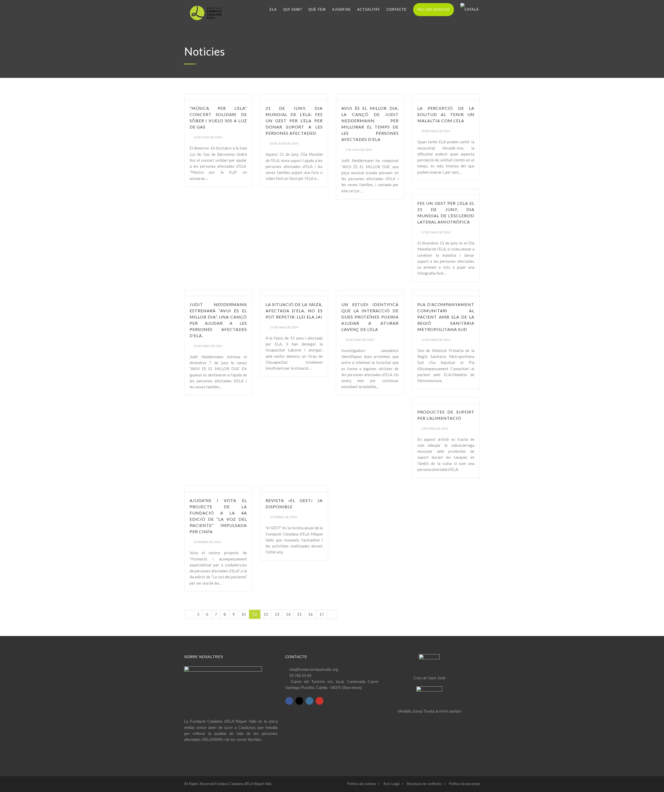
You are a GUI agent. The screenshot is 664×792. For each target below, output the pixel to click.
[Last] (332, 614)
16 (310, 614)
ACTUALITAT (368, 9)
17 (321, 614)
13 (277, 614)
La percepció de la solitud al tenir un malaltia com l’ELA (446, 114)
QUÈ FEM (317, 9)
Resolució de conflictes (424, 784)
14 (288, 614)
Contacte (396, 9)
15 (299, 614)
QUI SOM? (292, 9)
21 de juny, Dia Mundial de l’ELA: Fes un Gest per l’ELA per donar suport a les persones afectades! (294, 121)
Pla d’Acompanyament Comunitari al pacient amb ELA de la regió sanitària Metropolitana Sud (446, 317)
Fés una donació (433, 9)
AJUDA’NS (341, 9)
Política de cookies (361, 784)
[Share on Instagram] (309, 701)
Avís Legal (391, 784)
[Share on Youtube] (319, 701)
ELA (273, 9)
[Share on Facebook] (289, 701)
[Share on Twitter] (299, 701)
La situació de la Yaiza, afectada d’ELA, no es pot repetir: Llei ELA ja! (294, 310)
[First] (189, 614)
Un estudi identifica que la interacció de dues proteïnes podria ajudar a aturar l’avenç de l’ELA (370, 317)
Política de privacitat (464, 784)
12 (266, 614)
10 (243, 614)
